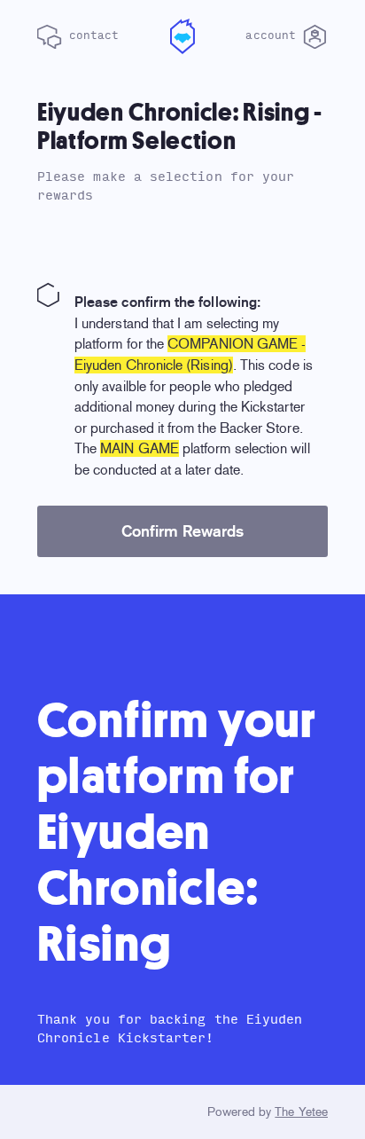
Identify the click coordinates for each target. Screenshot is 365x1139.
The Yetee (301, 1111)
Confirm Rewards (182, 531)
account (274, 35)
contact (91, 35)
